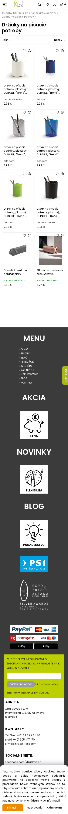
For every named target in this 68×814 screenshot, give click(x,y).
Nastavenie (34, 807)
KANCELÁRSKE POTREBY (15, 13)
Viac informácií (50, 800)
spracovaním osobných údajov (22, 692)
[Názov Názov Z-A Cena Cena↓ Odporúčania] (54, 40)
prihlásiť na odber (21, 684)
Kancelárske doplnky (43, 13)
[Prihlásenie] (54, 4)
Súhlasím (12, 807)
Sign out (44, 692)
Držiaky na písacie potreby (18, 16)
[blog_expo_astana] (34, 595)
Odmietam (54, 807)
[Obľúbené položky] (48, 4)
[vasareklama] (18, 4)
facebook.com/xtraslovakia (23, 762)
